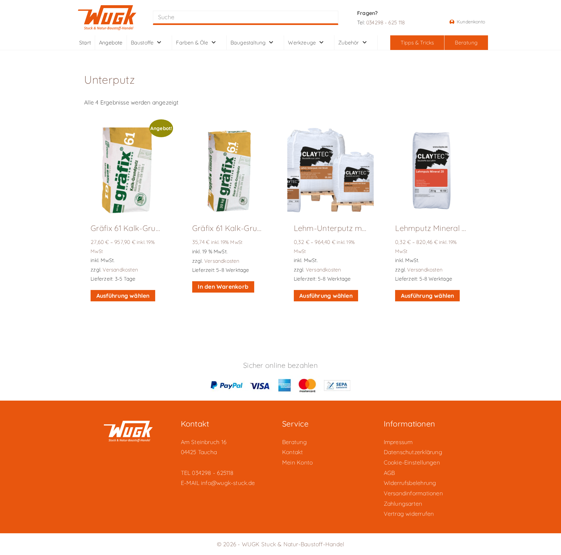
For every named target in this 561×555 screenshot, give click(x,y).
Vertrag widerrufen (409, 513)
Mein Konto (297, 462)
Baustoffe (142, 42)
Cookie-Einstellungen (412, 462)
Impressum (398, 441)
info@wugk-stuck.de (228, 482)
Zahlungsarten (403, 503)
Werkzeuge (302, 42)
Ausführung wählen (123, 295)
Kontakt (292, 451)
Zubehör (348, 42)
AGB (389, 472)
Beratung (294, 441)
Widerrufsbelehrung (410, 482)
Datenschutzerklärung (413, 451)
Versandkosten (120, 269)
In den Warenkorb (223, 286)
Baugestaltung (248, 42)
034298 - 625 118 (385, 22)
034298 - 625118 (212, 472)
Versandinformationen (413, 493)
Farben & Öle (192, 42)
